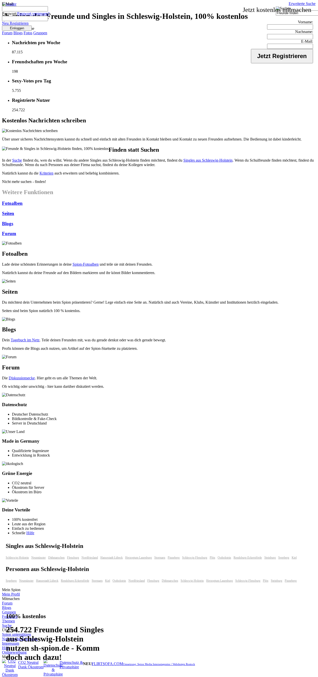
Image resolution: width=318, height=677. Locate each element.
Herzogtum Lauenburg (138, 557)
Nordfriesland (89, 557)
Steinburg (270, 557)
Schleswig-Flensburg (194, 557)
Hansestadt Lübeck (111, 557)
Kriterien (46, 173)
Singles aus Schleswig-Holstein (208, 160)
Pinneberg (174, 557)
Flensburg (73, 557)
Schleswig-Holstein (17, 557)
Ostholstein (224, 557)
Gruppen (40, 33)
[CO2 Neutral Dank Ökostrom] (10, 675)
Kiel (294, 557)
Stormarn (159, 557)
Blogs (18, 33)
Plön (212, 557)
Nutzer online (18, 28)
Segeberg (283, 557)
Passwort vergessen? (33, 13)
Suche (17, 160)
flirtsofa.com (107, 664)
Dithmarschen (56, 557)
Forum (7, 33)
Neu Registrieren (15, 23)
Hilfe (30, 533)
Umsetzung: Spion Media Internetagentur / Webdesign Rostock (159, 664)
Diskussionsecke (22, 378)
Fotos (28, 33)
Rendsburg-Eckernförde (248, 557)
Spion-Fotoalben (86, 264)
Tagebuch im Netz (25, 340)
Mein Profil (11, 594)
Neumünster (38, 557)
